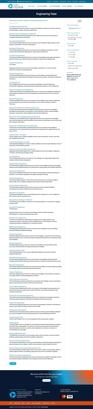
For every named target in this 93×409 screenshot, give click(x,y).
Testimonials (63, 1)
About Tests (31, 6)
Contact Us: (38, 389)
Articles (69, 1)
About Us (49, 1)
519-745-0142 (12, 1)
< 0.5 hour (70, 54)
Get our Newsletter (36, 403)
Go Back (13, 363)
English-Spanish (72, 68)
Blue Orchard (45, 407)
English (70, 63)
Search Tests (82, 1)
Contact (28, 403)
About (23, 403)
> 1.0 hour (70, 52)
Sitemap (53, 403)
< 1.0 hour (70, 57)
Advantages (56, 1)
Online (69, 45)
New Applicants (72, 35)
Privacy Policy (45, 403)
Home (10, 403)
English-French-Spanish (74, 66)
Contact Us (75, 1)
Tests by (42, 6)
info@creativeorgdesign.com (42, 392)
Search (79, 21)
